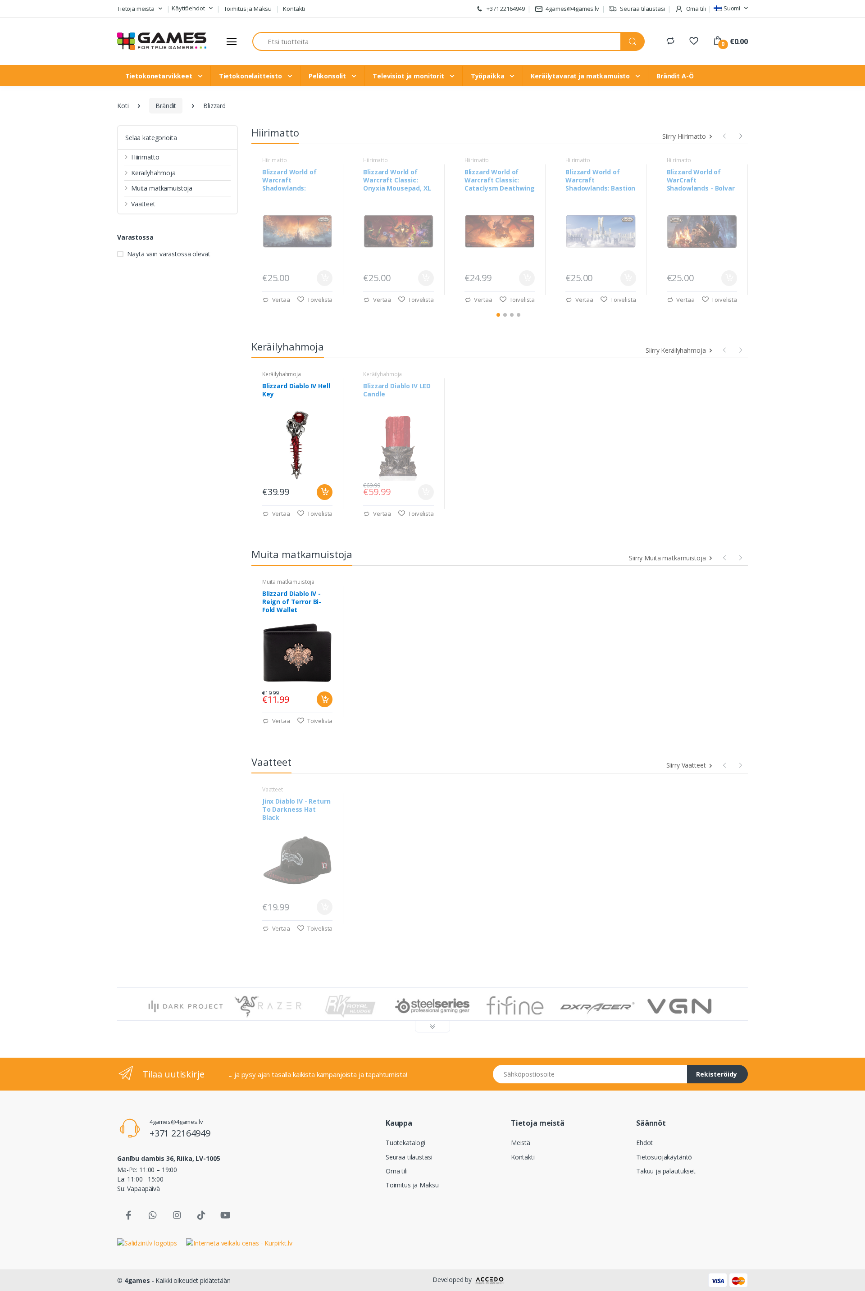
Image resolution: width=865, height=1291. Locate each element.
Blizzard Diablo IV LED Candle (397, 390)
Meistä (520, 1142)
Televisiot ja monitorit (409, 76)
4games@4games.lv (572, 9)
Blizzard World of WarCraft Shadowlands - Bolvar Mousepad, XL (701, 180)
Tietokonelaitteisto (251, 76)
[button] (139, 9)
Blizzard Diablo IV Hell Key (296, 390)
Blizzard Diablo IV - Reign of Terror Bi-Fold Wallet (291, 602)
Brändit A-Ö (674, 76)
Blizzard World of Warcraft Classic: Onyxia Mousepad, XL (397, 180)
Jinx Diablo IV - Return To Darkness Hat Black (296, 809)
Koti (122, 105)
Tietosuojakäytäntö (664, 1157)
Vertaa (280, 299)
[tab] (498, 315)
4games (137, 1280)
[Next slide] (740, 134)
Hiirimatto (145, 157)
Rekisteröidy (716, 1074)
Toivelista (319, 299)
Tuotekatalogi (405, 1142)
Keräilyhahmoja (153, 172)
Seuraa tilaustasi (642, 9)
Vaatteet (143, 204)
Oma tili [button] (695, 9)
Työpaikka (488, 76)
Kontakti (294, 9)
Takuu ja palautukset (666, 1171)
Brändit (165, 105)
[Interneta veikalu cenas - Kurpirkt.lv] (239, 1242)
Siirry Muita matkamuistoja (668, 558)
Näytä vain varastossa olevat (168, 254)
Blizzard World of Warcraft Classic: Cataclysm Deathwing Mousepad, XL (499, 180)
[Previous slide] (724, 134)
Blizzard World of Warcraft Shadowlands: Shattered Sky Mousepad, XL (289, 180)
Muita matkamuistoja (161, 188)
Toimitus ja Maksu (248, 9)
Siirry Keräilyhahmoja (676, 350)
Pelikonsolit (328, 76)
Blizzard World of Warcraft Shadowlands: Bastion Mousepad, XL (600, 180)
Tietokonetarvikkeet (159, 76)
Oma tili (397, 1171)
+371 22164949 (505, 9)
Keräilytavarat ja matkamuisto (581, 76)
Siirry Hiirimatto (684, 136)
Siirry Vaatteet (687, 765)
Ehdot (644, 1142)
